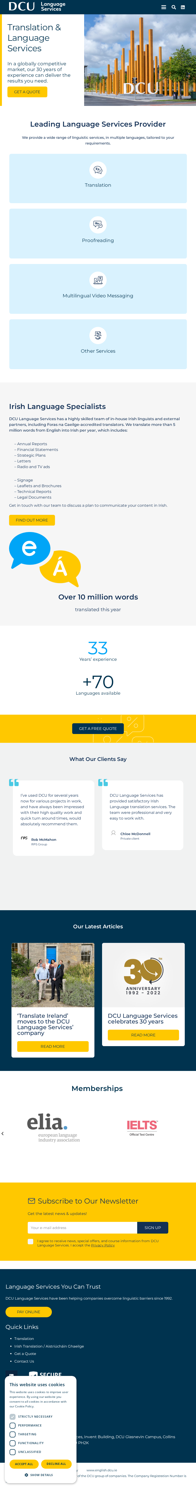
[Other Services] (98, 335)
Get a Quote (25, 1353)
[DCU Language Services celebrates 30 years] (143, 975)
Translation (98, 185)
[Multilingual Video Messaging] (98, 280)
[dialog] (40, 1429)
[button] (163, 7)
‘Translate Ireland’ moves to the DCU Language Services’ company (45, 1024)
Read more (42, 1406)
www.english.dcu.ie (102, 1470)
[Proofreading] (98, 224)
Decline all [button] (56, 1464)
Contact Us (24, 1361)
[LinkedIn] (183, 7)
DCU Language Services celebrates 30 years (143, 1018)
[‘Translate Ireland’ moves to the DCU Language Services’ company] (52, 975)
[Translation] (98, 170)
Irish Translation (28, 1346)
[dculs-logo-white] (37, 7)
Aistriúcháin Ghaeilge (65, 1346)
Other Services (98, 351)
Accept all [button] (24, 1464)
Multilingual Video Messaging (98, 296)
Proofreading (98, 240)
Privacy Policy (103, 1245)
